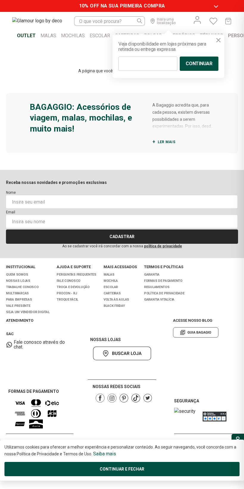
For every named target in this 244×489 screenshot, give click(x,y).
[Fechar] (218, 40)
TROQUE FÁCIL (67, 299)
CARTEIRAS (112, 293)
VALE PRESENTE (18, 305)
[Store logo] (43, 21)
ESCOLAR (111, 287)
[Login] (197, 20)
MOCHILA (111, 280)
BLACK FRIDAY (114, 305)
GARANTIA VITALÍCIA (159, 299)
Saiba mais (104, 454)
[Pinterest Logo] (124, 398)
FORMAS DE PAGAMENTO (163, 280)
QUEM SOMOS (17, 274)
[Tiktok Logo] (135, 398)
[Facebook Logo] (100, 398)
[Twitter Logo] (147, 398)
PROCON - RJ (67, 293)
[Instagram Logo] (112, 398)
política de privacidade (163, 246)
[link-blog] (195, 332)
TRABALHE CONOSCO (22, 287)
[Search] (140, 21)
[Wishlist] (213, 21)
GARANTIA (151, 274)
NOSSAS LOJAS (18, 280)
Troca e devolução (73, 287)
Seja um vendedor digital (27, 312)
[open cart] (228, 21)
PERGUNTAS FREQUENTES (76, 274)
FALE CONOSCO (68, 280)
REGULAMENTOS (157, 287)
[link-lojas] (122, 353)
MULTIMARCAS (17, 293)
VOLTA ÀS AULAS (116, 299)
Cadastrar (122, 236)
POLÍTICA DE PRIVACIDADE (164, 293)
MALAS (109, 274)
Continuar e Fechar (122, 469)
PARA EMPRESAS (19, 299)
